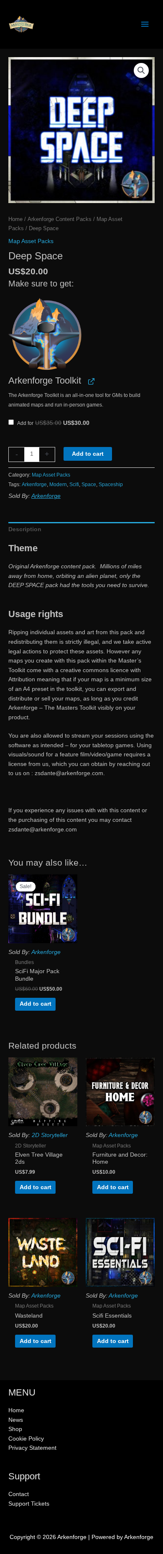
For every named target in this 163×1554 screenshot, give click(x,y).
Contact (18, 1494)
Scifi (74, 484)
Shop (15, 1429)
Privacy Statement (32, 1448)
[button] (141, 70)
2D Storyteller (50, 1135)
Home (15, 219)
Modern (58, 484)
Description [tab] (24, 529)
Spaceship (111, 484)
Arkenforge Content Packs (60, 219)
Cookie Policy (26, 1439)
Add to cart (88, 454)
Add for (52, 423)
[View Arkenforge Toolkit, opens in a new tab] (90, 381)
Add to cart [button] (35, 1004)
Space (89, 484)
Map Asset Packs (30, 241)
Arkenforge (34, 484)
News (15, 1420)
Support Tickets (28, 1504)
